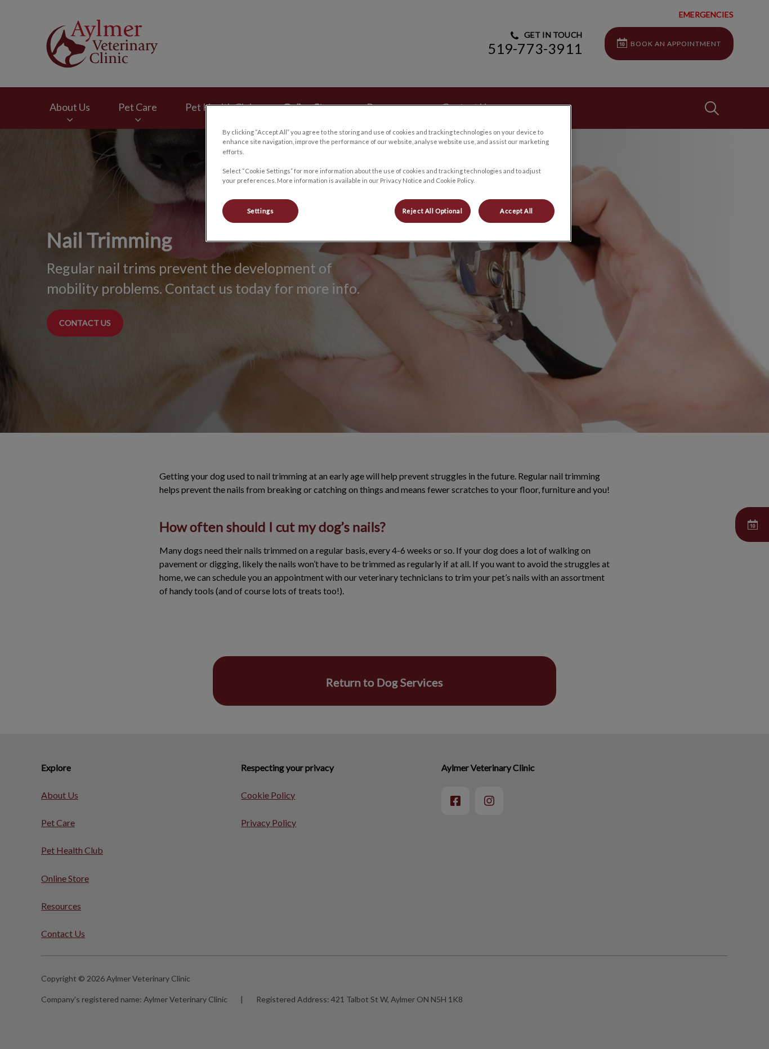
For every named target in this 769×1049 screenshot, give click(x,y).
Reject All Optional (433, 210)
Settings (260, 210)
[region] (388, 173)
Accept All (516, 210)
